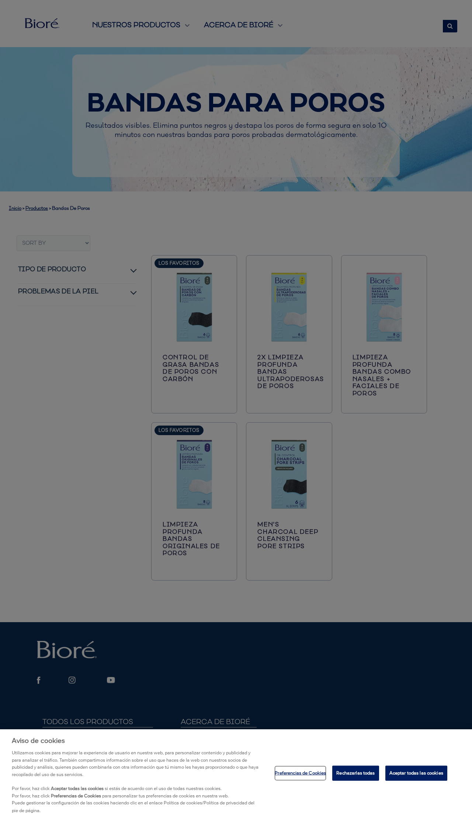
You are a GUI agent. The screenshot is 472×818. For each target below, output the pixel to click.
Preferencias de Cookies (300, 773)
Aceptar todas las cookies (416, 773)
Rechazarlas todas (355, 773)
